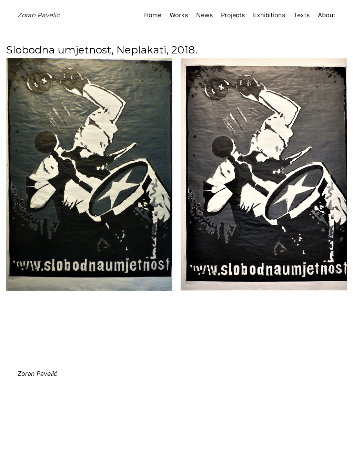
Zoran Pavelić (39, 15)
